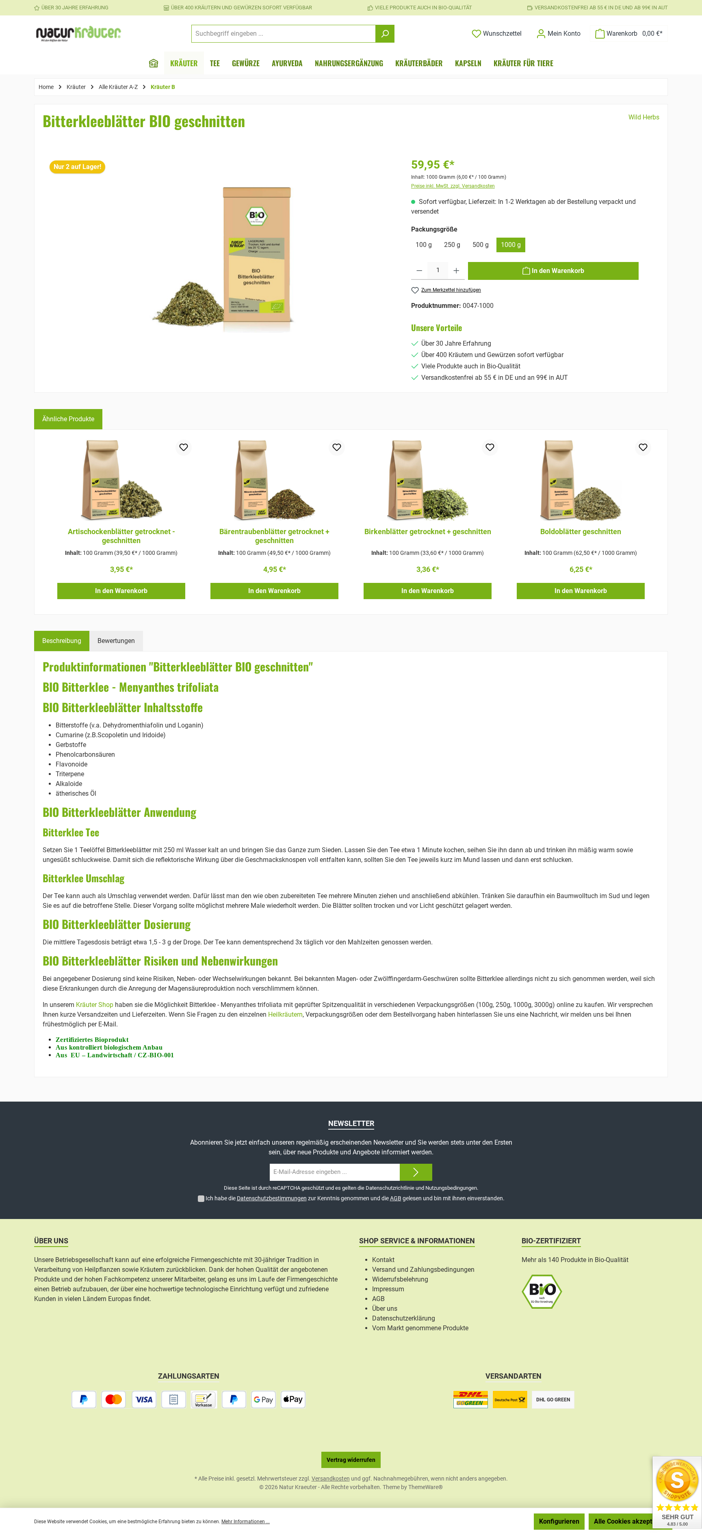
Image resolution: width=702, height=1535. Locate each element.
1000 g (511, 245)
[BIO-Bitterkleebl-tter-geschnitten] (221, 258)
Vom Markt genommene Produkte (420, 1328)
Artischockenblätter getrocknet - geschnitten (121, 536)
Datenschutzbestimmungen (272, 1198)
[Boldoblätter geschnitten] (580, 480)
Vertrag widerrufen (351, 1460)
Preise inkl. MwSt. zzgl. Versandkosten (453, 186)
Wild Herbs (643, 117)
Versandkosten (331, 1478)
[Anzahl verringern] (419, 271)
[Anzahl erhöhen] (456, 271)
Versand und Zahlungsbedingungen (423, 1269)
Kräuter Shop (94, 1005)
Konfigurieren (559, 1521)
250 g (452, 245)
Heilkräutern (285, 1014)
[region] (221, 270)
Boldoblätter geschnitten (580, 531)
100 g (424, 245)
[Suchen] (384, 34)
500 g (480, 245)
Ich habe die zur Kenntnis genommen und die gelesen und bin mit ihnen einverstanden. (355, 1198)
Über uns (384, 1308)
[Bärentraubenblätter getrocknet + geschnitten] (274, 480)
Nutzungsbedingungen (451, 1188)
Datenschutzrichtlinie (390, 1188)
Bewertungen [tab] (116, 641)
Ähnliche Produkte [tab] (68, 419)
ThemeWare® (425, 1487)
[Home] (153, 63)
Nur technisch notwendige (486, 1521)
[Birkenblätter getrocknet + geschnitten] (427, 480)
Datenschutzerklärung (403, 1318)
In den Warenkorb (121, 591)
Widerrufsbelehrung (400, 1279)
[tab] (61, 641)
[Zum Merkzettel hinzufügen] (184, 447)
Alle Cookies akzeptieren (630, 1521)
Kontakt (383, 1260)
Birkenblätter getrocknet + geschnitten (427, 531)
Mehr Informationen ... (245, 1521)
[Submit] (416, 1172)
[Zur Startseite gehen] (79, 33)
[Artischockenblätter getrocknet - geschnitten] (121, 480)
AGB (395, 1198)
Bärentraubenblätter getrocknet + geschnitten (274, 536)
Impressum (388, 1289)
